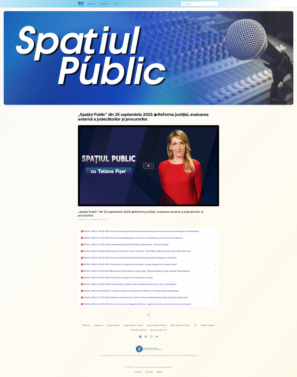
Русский (149, 372)
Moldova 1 (86, 325)
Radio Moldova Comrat (180, 325)
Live (116, 4)
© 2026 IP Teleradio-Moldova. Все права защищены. (149, 367)
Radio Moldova (113, 325)
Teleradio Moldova (138, 330)
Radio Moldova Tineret (133, 325)
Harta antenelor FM (158, 330)
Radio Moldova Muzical (157, 325)
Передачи (104, 4)
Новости (91, 4)
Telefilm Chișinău (208, 325)
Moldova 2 (98, 325)
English (159, 372)
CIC (195, 325)
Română (138, 372)
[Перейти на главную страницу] (81, 3)
